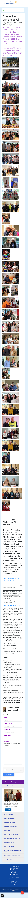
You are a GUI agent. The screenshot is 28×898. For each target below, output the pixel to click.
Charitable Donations (9, 818)
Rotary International (14, 879)
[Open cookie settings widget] (2, 895)
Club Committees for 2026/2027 (12, 838)
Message (6, 741)
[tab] (13, 786)
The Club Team (14, 869)
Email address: (7, 729)
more (8, 809)
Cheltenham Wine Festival (10, 826)
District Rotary (14, 882)
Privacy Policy (15, 874)
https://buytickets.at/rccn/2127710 (11, 605)
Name (5, 717)
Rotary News (14, 884)
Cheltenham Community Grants (12, 855)
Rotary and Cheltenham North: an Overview (12, 851)
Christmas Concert (9, 814)
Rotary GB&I (14, 881)
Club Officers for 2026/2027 (11, 834)
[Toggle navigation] (25, 3)
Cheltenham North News (10, 822)
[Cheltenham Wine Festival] (10, 63)
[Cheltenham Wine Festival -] (10, 75)
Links (15, 871)
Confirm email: (7, 735)
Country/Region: (8, 723)
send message (9, 774)
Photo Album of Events (9, 846)
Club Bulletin (7, 830)
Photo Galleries (14, 868)
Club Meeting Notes (9, 842)
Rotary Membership (9, 786)
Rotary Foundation (8, 859)
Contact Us (14, 872)
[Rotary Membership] (13, 795)
